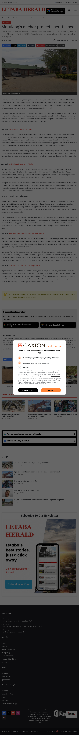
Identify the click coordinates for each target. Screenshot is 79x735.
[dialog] (39, 367)
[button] (39, 367)
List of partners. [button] (55, 376)
